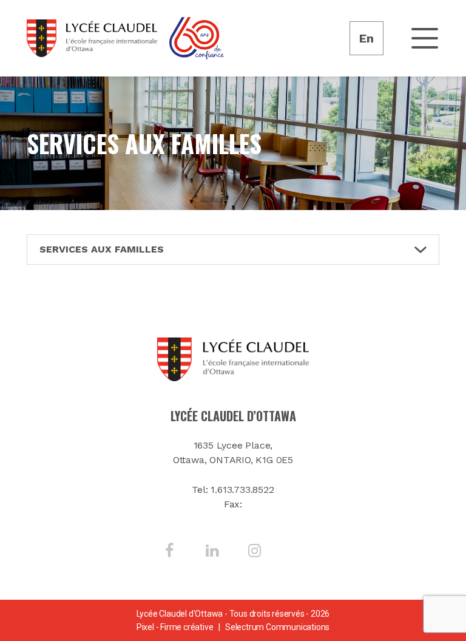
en (366, 38)
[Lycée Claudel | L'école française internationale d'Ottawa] (92, 38)
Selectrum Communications (277, 627)
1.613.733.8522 (242, 489)
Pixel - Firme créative (175, 627)
